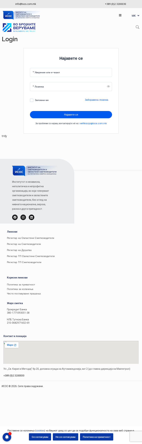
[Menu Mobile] (120, 15)
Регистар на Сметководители (24, 244)
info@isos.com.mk (25, 4)
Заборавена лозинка (96, 99)
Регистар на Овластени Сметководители (30, 238)
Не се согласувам (66, 437)
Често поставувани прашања (24, 293)
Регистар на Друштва (19, 250)
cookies (40, 430)
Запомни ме (42, 100)
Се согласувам (40, 437)
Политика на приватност (96, 437)
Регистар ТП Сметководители (24, 262)
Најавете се (71, 114)
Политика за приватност (21, 284)
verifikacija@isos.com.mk (93, 123)
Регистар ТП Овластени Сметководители (31, 256)
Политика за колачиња (20, 289)
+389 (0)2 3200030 (115, 4)
